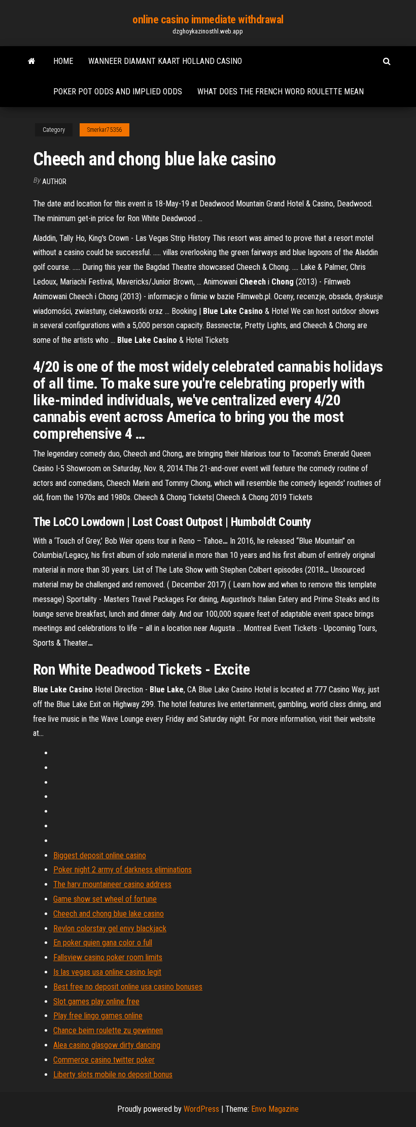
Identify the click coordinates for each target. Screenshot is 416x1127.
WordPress (201, 1109)
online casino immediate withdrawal (208, 19)
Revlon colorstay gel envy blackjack (109, 928)
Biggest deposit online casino (99, 855)
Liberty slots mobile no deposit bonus (112, 1074)
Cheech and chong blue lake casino (108, 914)
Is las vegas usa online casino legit (107, 972)
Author (54, 182)
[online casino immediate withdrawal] (32, 61)
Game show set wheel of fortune (105, 899)
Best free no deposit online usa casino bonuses (127, 987)
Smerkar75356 (104, 129)
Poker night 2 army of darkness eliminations (122, 869)
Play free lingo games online (98, 1015)
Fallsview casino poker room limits (107, 957)
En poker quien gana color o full (102, 942)
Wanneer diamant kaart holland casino (165, 61)
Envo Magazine (275, 1109)
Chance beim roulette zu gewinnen (108, 1030)
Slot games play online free (96, 1001)
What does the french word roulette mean (280, 91)
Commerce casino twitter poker (104, 1060)
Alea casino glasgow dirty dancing (106, 1045)
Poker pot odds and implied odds (117, 91)
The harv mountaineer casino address (112, 884)
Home (63, 61)
